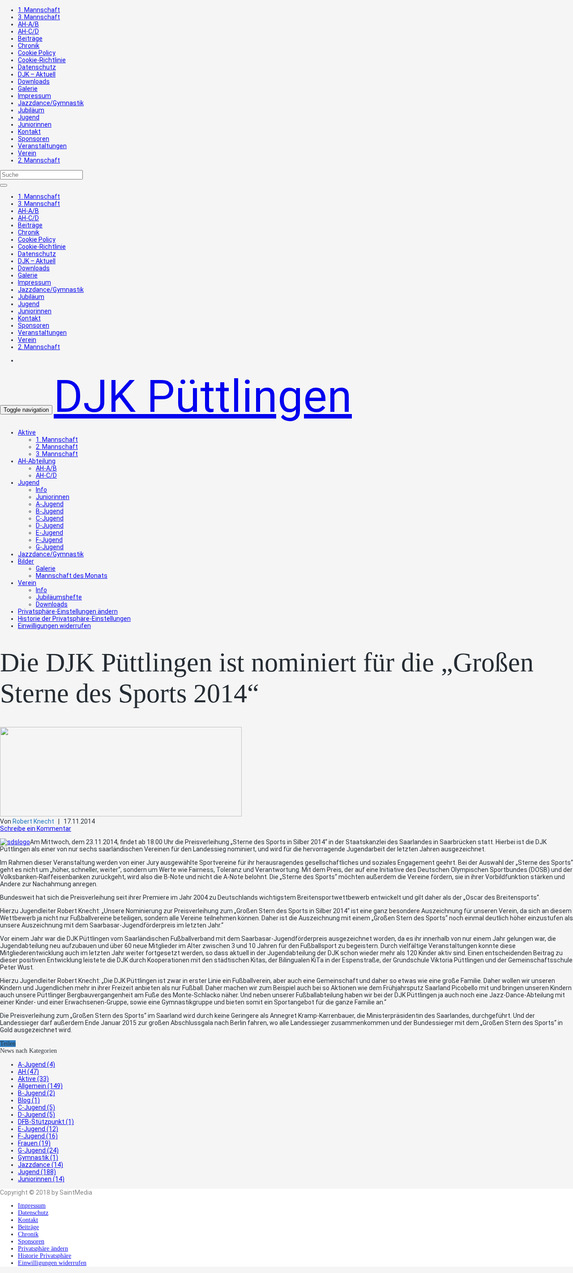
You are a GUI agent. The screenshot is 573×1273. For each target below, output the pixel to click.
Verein (27, 153)
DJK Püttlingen (203, 396)
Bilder (26, 561)
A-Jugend (50, 504)
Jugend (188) (37, 1171)
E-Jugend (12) (38, 1128)
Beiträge (30, 38)
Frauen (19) (34, 1143)
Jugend (28, 117)
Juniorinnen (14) (41, 1179)
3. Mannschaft (39, 17)
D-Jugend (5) (36, 1114)
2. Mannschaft (39, 160)
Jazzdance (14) (40, 1164)
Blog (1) (29, 1100)
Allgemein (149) (40, 1085)
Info (41, 489)
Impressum (34, 95)
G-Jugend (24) (38, 1150)
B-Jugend (50, 511)
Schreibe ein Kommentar (35, 828)
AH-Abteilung (37, 461)
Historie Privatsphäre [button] (44, 1255)
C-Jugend (50, 518)
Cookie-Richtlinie (42, 60)
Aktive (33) (33, 1078)
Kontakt (29, 131)
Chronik (28, 45)
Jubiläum (31, 110)
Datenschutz (37, 67)
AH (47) (28, 1071)
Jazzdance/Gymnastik (51, 103)
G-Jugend (50, 547)
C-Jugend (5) (36, 1107)
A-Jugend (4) (36, 1064)
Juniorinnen (34, 124)
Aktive (27, 432)
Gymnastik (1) (38, 1157)
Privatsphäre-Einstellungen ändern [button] (68, 611)
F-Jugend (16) (38, 1136)
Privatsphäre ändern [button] (43, 1248)
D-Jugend (50, 525)
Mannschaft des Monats (71, 575)
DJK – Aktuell (37, 74)
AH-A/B (28, 24)
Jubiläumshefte (59, 597)
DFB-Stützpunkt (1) (46, 1121)
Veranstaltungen (42, 146)
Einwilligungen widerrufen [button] (54, 625)
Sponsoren (33, 138)
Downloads (34, 81)
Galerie (28, 88)
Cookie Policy (37, 52)
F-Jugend (49, 539)
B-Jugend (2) (36, 1093)
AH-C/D (28, 31)
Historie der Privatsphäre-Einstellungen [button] (74, 618)
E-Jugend (49, 532)
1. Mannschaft (39, 9)
